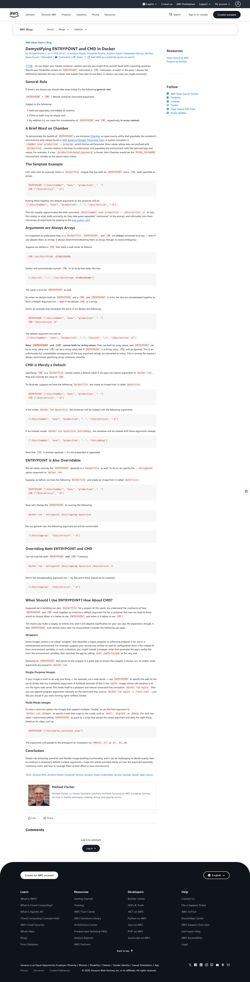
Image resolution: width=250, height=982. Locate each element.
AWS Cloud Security (32, 924)
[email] (228, 965)
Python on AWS (137, 918)
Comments (64, 57)
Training (79, 905)
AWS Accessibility (191, 938)
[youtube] (217, 965)
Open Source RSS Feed (182, 108)
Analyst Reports (83, 938)
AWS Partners (82, 944)
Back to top (123, 950)
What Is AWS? (28, 898)
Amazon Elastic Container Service (65, 774)
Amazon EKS (39, 774)
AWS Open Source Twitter (183, 93)
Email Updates (177, 112)
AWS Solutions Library (87, 918)
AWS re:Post (188, 911)
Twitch (174, 105)
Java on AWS (135, 924)
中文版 (29, 65)
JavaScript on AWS (139, 938)
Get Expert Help (191, 931)
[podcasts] (222, 965)
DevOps (126, 774)
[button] (49, 15)
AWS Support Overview (195, 924)
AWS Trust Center (84, 911)
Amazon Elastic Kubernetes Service (102, 774)
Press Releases (29, 944)
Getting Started (83, 898)
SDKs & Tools (136, 905)
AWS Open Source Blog (39, 42)
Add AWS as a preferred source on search (112, 57)
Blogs (23, 938)
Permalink (47, 57)
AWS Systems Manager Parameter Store (83, 140)
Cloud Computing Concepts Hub (39, 918)
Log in (89, 848)
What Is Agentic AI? (31, 911)
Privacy (24, 970)
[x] (190, 965)
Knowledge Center (192, 918)
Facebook (175, 97)
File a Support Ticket (193, 905)
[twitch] (212, 965)
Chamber (95, 136)
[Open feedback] (246, 491)
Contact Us (188, 898)
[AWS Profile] (238, 4)
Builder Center (136, 898)
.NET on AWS (135, 911)
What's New (27, 931)
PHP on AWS (135, 931)
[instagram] (206, 965)
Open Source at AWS (178, 57)
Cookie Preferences (60, 970)
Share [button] (79, 57)
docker (135, 774)
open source (146, 774)
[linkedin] (201, 965)
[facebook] (195, 965)
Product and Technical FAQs (90, 931)
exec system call (80, 220)
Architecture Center (85, 924)
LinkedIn (174, 101)
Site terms (38, 970)
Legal (184, 944)
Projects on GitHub (177, 61)
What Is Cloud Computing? (36, 905)
